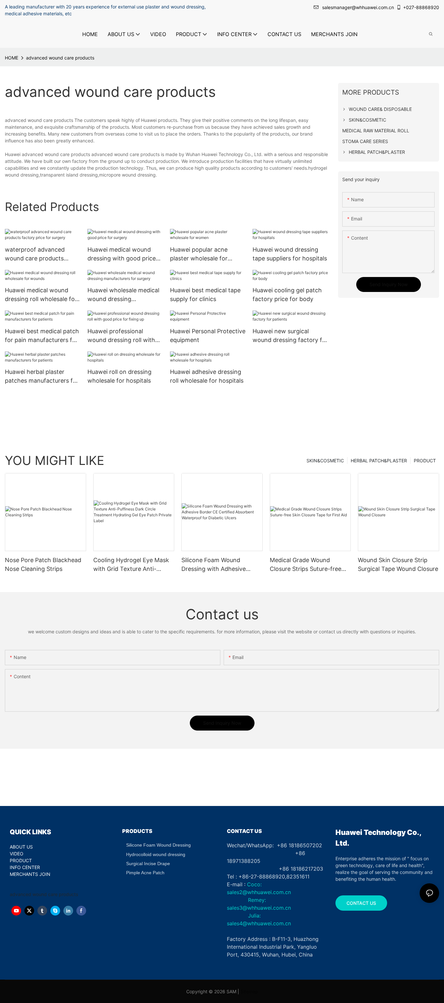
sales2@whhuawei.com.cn (259, 892)
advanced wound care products (60, 57)
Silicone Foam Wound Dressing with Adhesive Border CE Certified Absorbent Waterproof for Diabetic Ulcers (217, 565)
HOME (11, 57)
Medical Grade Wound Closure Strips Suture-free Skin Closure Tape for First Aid (306, 565)
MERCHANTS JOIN (30, 874)
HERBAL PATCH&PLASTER (379, 460)
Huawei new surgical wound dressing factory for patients (290, 336)
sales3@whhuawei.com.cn (259, 907)
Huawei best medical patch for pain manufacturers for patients (42, 336)
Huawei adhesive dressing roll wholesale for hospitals (206, 376)
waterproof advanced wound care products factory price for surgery (38, 254)
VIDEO (16, 853)
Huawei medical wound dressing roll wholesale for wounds (41, 295)
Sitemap (249, 991)
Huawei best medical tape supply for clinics (205, 294)
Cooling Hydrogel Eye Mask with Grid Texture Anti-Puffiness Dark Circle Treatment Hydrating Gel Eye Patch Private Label (133, 565)
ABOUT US (21, 847)
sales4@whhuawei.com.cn (260, 923)
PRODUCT (425, 460)
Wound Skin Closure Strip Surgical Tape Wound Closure (398, 564)
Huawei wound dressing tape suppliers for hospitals (290, 254)
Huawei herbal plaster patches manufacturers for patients (42, 376)
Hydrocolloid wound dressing (155, 854)
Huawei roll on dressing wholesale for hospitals (119, 376)
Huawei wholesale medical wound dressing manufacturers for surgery (123, 295)
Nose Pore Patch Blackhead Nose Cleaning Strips (43, 564)
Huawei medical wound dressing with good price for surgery (121, 254)
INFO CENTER (25, 867)
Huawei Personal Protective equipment (207, 335)
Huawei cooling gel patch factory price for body (287, 294)
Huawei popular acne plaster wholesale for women (199, 254)
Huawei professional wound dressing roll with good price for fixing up (121, 336)
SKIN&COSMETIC (325, 460)
